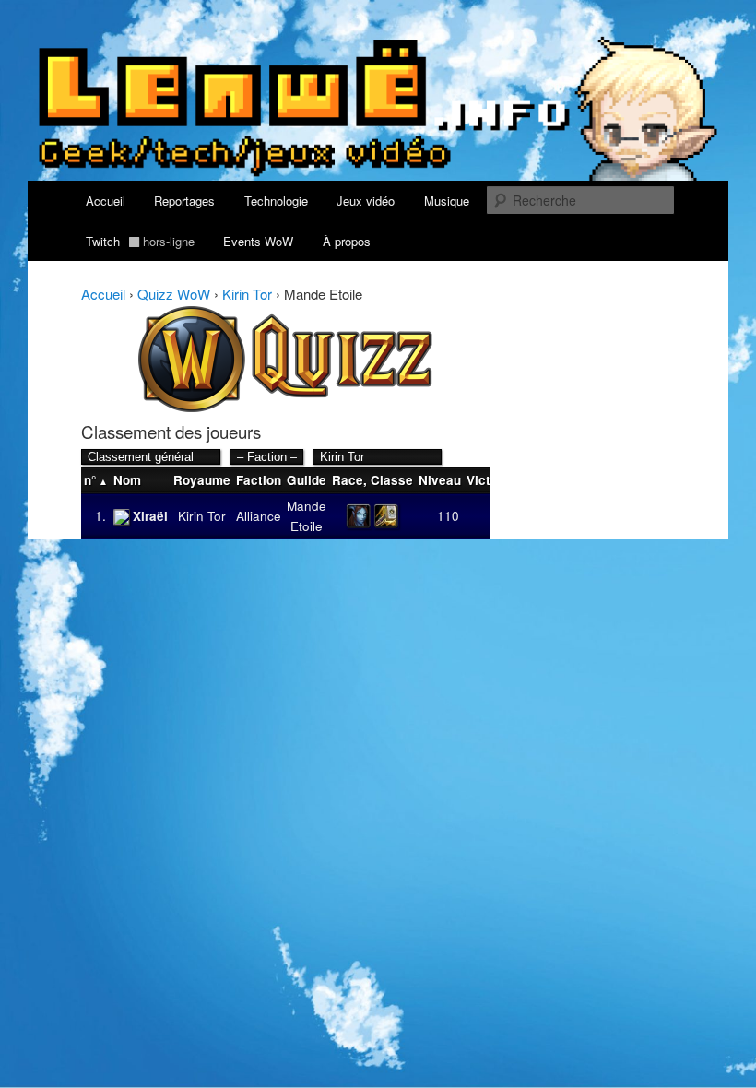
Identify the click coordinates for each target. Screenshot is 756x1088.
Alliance (258, 516)
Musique (446, 200)
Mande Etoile (306, 516)
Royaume (201, 480)
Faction (258, 480)
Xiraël (150, 516)
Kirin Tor (247, 293)
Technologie (276, 200)
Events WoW (258, 241)
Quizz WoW (173, 293)
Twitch (140, 241)
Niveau (440, 480)
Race (347, 480)
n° (90, 480)
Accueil (105, 200)
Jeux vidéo (366, 200)
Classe (392, 480)
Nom (127, 480)
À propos (347, 241)
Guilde (306, 480)
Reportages (184, 200)
